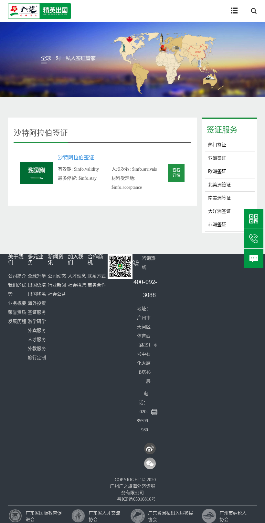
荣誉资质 (17, 312)
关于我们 (16, 259)
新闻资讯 (55, 259)
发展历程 (17, 321)
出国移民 (37, 294)
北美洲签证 (219, 184)
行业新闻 (57, 285)
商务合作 (97, 285)
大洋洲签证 (219, 211)
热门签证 (217, 144)
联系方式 (97, 276)
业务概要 (17, 303)
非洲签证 (217, 224)
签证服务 (222, 130)
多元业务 (35, 259)
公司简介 (17, 276)
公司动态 (57, 276)
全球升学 (37, 276)
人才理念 (77, 276)
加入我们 (75, 259)
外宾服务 (37, 330)
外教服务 (37, 348)
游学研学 (37, 321)
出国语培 (37, 285)
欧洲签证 (217, 171)
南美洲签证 (219, 198)
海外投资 (37, 303)
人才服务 (37, 339)
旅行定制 (37, 357)
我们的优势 (17, 290)
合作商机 (95, 259)
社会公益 (57, 294)
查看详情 (176, 173)
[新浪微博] (150, 448)
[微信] (150, 463)
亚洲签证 (217, 158)
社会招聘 (77, 285)
